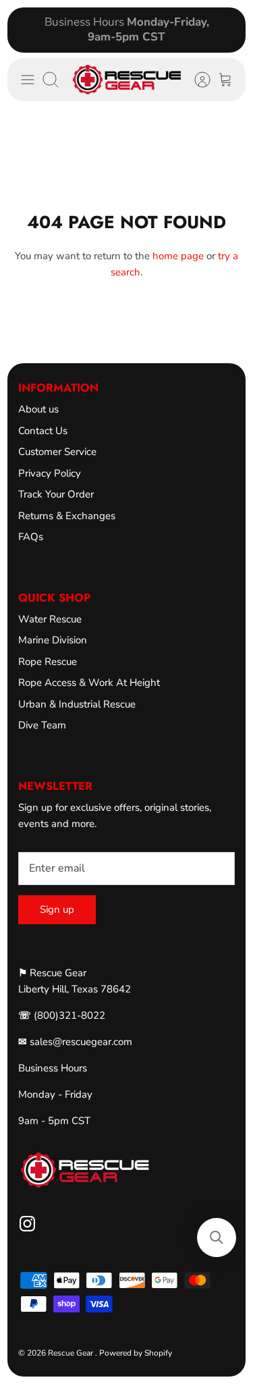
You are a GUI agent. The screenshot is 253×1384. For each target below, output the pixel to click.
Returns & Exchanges (66, 516)
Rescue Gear (71, 1353)
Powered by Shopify (135, 1353)
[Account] (195, 80)
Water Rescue (50, 619)
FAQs (30, 536)
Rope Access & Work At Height (89, 682)
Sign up (57, 909)
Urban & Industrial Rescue (77, 704)
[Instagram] (27, 1223)
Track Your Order (56, 494)
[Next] (227, 30)
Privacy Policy (49, 473)
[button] (216, 1237)
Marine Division (52, 640)
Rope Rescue (47, 661)
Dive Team (42, 725)
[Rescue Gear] (126, 80)
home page (178, 256)
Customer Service (57, 451)
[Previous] (26, 30)
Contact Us (42, 430)
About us (38, 409)
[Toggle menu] (28, 80)
